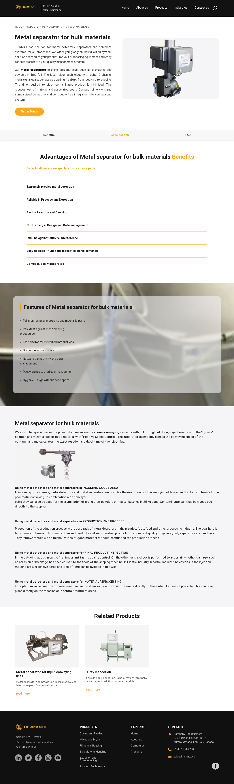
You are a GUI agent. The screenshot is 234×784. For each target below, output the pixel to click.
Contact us (202, 7)
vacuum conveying (105, 432)
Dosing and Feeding (91, 733)
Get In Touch (29, 111)
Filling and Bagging (91, 745)
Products (161, 7)
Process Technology (92, 766)
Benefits (49, 135)
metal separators (33, 70)
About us (142, 7)
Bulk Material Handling (93, 751)
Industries (181, 7)
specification (120, 135)
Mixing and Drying (90, 739)
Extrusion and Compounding (88, 759)
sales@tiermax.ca (52, 10)
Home (125, 7)
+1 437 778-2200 (51, 6)
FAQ (188, 135)
